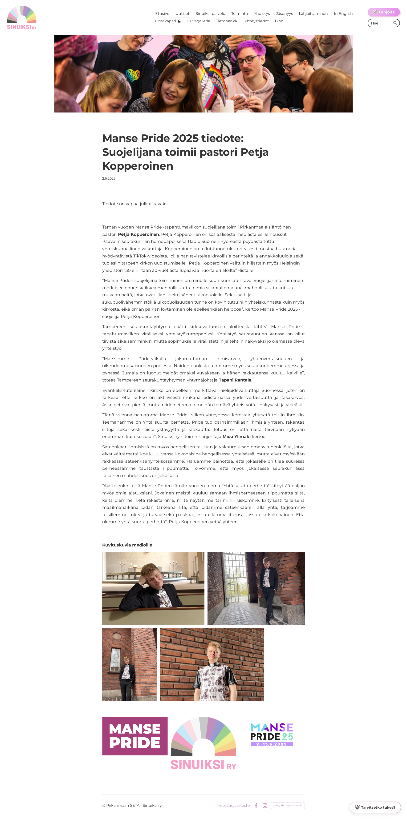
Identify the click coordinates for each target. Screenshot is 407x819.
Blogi (280, 21)
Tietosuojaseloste (233, 805)
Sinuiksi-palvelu (210, 13)
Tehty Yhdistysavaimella (288, 805)
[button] (375, 807)
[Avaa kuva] (153, 588)
